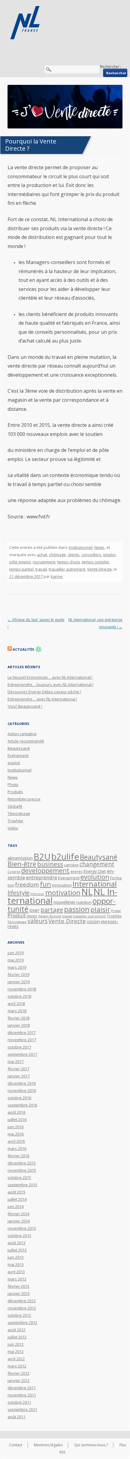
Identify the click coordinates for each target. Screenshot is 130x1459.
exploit (14, 762)
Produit (17, 915)
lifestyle (19, 892)
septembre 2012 (22, 1322)
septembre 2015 (22, 1184)
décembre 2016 (22, 1083)
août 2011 (16, 1416)
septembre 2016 (22, 1105)
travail (41, 569)
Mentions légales (48, 1445)
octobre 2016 (19, 1097)
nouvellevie (64, 902)
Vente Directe (99, 569)
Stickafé (15, 806)
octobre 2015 (19, 1177)
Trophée (15, 820)
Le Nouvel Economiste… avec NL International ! (50, 677)
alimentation (20, 858)
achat (42, 554)
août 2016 (16, 1112)
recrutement (44, 562)
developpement (45, 870)
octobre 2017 (19, 1047)
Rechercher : (110, 66)
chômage (57, 554)
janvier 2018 (19, 1025)
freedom (27, 884)
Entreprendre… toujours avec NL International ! (50, 684)
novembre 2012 (22, 1308)
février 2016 (18, 1155)
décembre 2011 (22, 1387)
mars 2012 (17, 1366)
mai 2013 (16, 1264)
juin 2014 (16, 1206)
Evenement (69, 878)
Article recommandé (26, 741)
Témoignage (19, 813)
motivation (62, 892)
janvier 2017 (19, 1076)
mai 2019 (16, 960)
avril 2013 (16, 1271)
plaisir (100, 909)
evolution (94, 877)
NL (87, 891)
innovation (62, 885)
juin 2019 (16, 952)
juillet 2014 (17, 1199)
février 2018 (18, 1018)
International (95, 884)
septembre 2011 (22, 1409)
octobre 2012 (19, 1315)
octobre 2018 (19, 996)
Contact (15, 1445)
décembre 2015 (22, 1163)
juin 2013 (16, 1257)
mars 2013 (17, 1279)
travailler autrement (67, 569)
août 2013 (16, 1242)
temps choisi (68, 562)
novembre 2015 (22, 1170)
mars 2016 (17, 1148)
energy (76, 871)
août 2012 (16, 1329)
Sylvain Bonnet (49, 916)
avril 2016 (16, 1141)
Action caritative (22, 733)
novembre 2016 (22, 1090)
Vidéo (13, 828)
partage (52, 909)
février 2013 (18, 1286)
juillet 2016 (17, 1119)
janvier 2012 (19, 1380)
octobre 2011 (19, 1402)
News (99, 547)
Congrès (14, 872)
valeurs (37, 921)
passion (76, 909)
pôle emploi (20, 562)
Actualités (23, 649)
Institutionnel (81, 547)
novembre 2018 (22, 989)
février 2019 (18, 974)
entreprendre (41, 877)
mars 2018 (17, 1010)
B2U (42, 856)
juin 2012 (16, 1344)
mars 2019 (17, 967)
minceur (37, 894)
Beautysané (19, 748)
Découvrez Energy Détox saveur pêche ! (44, 691)
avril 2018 (16, 1003)
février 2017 (18, 1068)
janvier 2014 (19, 1221)
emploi (109, 554)
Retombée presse (24, 799)
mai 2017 (16, 1061)
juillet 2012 (17, 1337)
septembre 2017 (22, 1054)
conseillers (91, 554)
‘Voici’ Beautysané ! (25, 706)
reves (32, 916)
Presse (116, 911)
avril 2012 (16, 1358)
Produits (15, 791)
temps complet (95, 562)
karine (57, 576)
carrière (71, 865)
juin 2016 (16, 1126)
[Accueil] (25, 22)
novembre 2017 (22, 1039)
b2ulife (65, 856)
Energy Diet (94, 871)
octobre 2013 (19, 1235)
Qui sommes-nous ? (91, 1445)
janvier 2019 (19, 981)
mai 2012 (16, 1351)
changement (97, 864)
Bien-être (22, 863)
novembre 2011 (22, 1395)
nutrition (84, 902)
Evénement (18, 755)
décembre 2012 (22, 1300)
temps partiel (21, 569)
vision (93, 921)
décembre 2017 (22, 1032)
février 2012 (18, 1373)
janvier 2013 (19, 1293)
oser (34, 910)
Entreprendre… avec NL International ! (42, 699)
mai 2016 (16, 1134)
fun (45, 884)
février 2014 (18, 1213)
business (50, 864)
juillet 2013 (17, 1250)
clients (74, 554)
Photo (13, 784)
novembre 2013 (22, 1228)
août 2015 (16, 1192)
